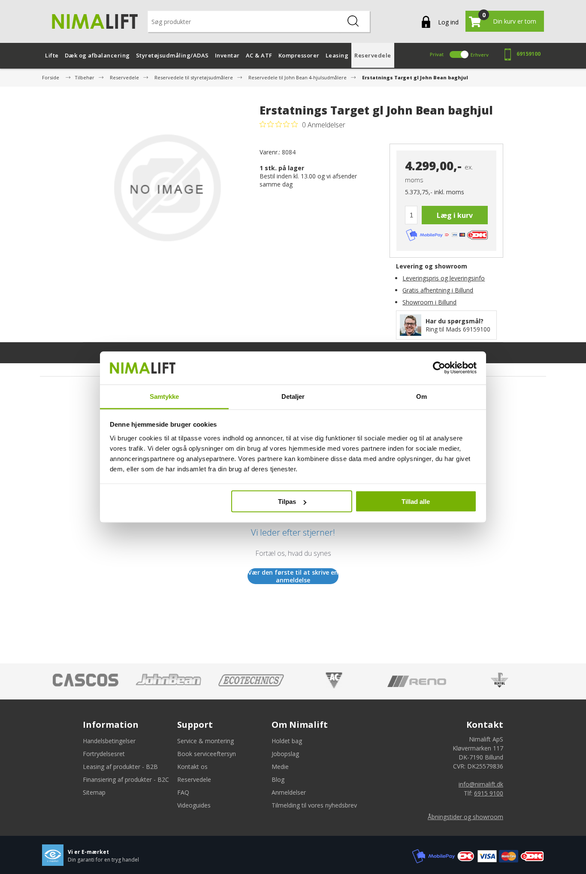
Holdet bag (287, 741)
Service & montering (205, 741)
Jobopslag (285, 754)
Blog (278, 779)
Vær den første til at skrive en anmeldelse (293, 576)
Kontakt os (192, 766)
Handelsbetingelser (109, 741)
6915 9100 (488, 793)
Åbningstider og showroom (465, 817)
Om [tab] (421, 396)
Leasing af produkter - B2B (120, 766)
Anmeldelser (289, 792)
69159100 (529, 53)
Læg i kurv (455, 215)
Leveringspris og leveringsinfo (443, 278)
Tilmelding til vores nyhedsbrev (314, 805)
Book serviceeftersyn (206, 754)
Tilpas (287, 501)
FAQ (183, 792)
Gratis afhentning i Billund (437, 290)
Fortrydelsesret (104, 754)
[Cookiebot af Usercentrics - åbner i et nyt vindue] (439, 368)
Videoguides (194, 805)
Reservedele (194, 779)
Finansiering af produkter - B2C (126, 779)
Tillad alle (416, 501)
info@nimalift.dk (481, 784)
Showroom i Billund (429, 302)
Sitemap (94, 792)
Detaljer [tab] (293, 396)
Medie (280, 766)
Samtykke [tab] (164, 396)
